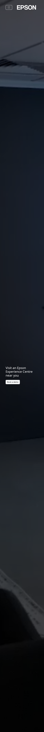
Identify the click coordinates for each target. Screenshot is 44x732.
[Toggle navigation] (9, 7)
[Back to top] (41, 725)
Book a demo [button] (12, 382)
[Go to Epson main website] (26, 7)
